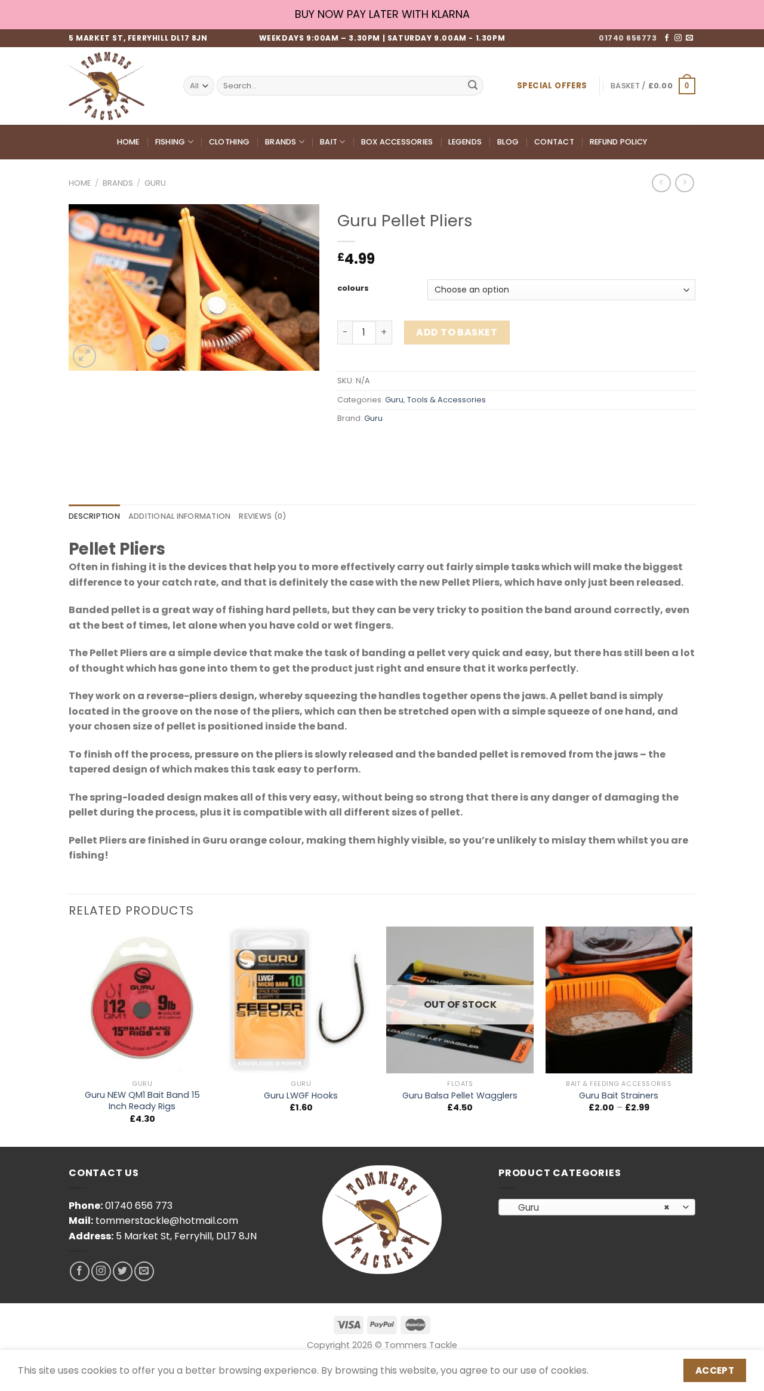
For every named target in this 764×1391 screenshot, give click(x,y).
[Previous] (69, 1035)
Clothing (229, 142)
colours (353, 288)
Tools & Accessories (446, 400)
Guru (155, 183)
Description (94, 516)
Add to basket (456, 332)
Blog (508, 142)
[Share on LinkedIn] (434, 445)
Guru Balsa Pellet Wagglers (459, 1095)
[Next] (692, 1035)
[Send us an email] (689, 38)
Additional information (179, 516)
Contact (554, 142)
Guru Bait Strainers (618, 1095)
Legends (465, 142)
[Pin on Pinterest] (413, 445)
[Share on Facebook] (348, 445)
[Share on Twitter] (370, 445)
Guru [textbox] (590, 1207)
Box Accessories (397, 142)
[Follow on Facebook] (666, 38)
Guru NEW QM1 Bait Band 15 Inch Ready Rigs (142, 1101)
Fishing (170, 142)
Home (128, 142)
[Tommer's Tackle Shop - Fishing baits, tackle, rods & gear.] (117, 86)
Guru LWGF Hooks (301, 1095)
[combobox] (596, 1207)
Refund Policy (618, 142)
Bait (328, 142)
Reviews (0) (262, 516)
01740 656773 (628, 38)
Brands (281, 142)
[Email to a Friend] (391, 445)
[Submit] (473, 86)
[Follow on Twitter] (123, 1271)
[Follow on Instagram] (678, 38)
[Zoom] (84, 356)
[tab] (94, 516)
